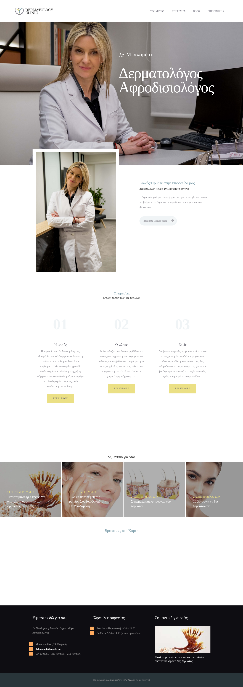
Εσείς (182, 345)
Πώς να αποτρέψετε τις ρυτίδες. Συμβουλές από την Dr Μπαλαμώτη (87, 501)
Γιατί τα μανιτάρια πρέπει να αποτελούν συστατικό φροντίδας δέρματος (26, 501)
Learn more (60, 398)
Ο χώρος (121, 345)
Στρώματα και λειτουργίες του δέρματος (151, 504)
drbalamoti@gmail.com (48, 649)
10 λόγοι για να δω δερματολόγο (205, 504)
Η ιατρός (60, 345)
